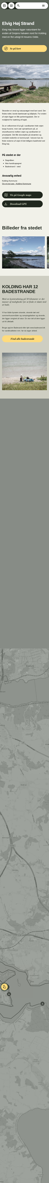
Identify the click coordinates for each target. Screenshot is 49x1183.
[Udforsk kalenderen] (4, 5)
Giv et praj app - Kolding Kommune (16, 184)
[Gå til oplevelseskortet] (11, 5)
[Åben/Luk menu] (43, 5)
